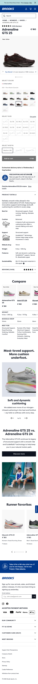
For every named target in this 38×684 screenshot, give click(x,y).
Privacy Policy (6, 661)
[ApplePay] (32, 612)
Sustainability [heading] (7, 261)
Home (4, 20)
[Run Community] (19, 620)
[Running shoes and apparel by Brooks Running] (8, 9)
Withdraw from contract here (10, 673)
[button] (19, 55)
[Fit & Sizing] (19, 627)
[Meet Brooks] (19, 639)
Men (30, 2)
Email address (6, 593)
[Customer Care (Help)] (19, 633)
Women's (13, 20)
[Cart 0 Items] (31, 9)
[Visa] (5, 612)
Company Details (7, 654)
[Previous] (12, 418)
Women (26, 2)
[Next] (25, 418)
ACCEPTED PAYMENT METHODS (15, 608)
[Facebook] (7, 604)
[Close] (35, 2)
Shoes (22, 20)
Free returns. (21, 569)
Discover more (19, 454)
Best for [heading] (5, 211)
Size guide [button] (33, 116)
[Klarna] (25, 612)
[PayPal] (18, 612)
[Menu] (35, 9)
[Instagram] (3, 604)
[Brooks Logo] (19, 578)
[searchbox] (20, 16)
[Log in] (26, 9)
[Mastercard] (12, 612)
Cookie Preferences (7, 669)
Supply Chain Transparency (10, 650)
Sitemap (4, 665)
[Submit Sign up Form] (34, 596)
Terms (3, 658)
